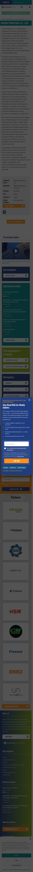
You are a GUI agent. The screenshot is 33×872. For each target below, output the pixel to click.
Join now (16, 461)
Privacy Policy (20, 456)
